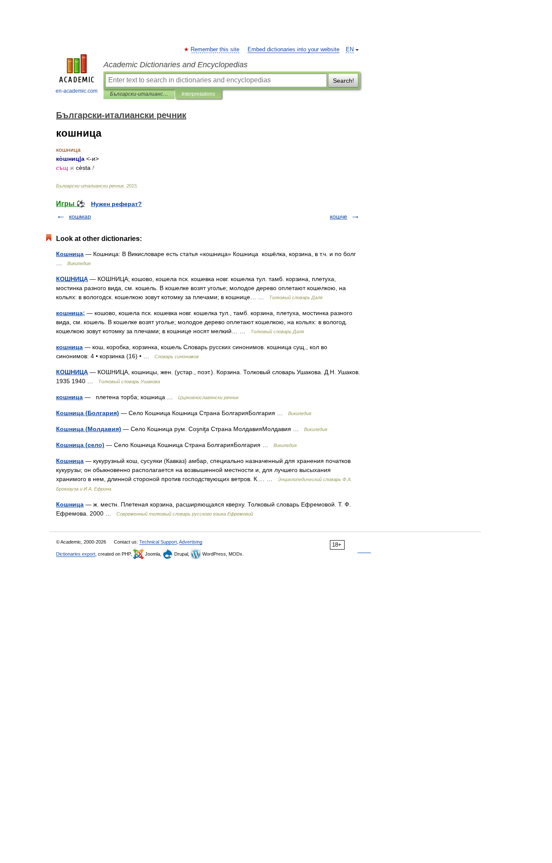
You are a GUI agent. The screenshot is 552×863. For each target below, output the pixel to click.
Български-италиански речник (139, 94)
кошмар (80, 216)
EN (350, 50)
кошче (338, 216)
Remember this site (215, 50)
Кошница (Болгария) (87, 413)
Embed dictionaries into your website (293, 50)
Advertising (190, 541)
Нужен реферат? (116, 203)
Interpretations (198, 94)
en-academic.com (76, 91)
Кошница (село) (80, 444)
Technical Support (158, 541)
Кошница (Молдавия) (88, 428)
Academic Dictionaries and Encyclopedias (176, 64)
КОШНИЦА (72, 278)
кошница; (70, 313)
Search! (343, 80)
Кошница (70, 253)
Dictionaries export (75, 554)
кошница (69, 347)
